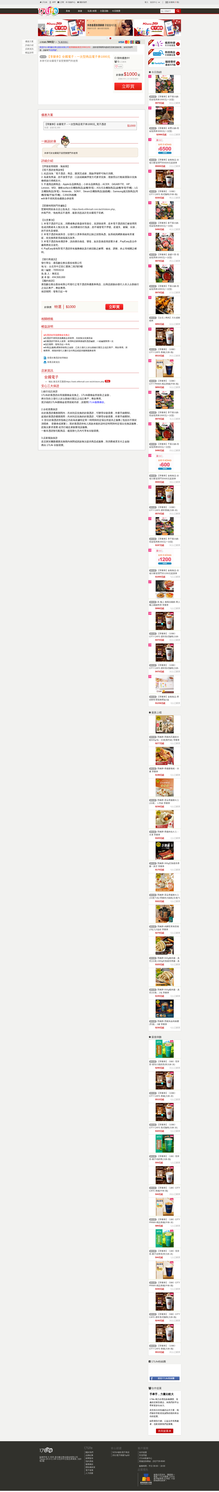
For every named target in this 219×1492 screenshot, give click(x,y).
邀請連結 (64, 42)
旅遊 (80, 11)
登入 (146, 2)
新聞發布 (89, 1458)
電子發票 (89, 1470)
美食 (68, 11)
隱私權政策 (90, 1467)
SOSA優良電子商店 (120, 1452)
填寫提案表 (164, 1430)
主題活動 (104, 11)
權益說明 (29, 53)
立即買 (128, 86)
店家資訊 (29, 49)
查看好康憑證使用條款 (57, 358)
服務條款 (89, 1464)
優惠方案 (29, 41)
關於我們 (83, 2)
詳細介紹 (29, 45)
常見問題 (143, 1455)
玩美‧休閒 (92, 11)
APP (54, 2)
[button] (107, 38)
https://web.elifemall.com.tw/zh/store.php (93, 209)
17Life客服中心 (145, 1458)
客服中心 (71, 2)
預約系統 (89, 1461)
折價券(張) (173, 2)
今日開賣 (116, 11)
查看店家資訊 (53, 362)
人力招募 (89, 1473)
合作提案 (143, 1452)
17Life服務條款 (96, 402)
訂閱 (61, 2)
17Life (44, 2)
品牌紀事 (89, 1455)
